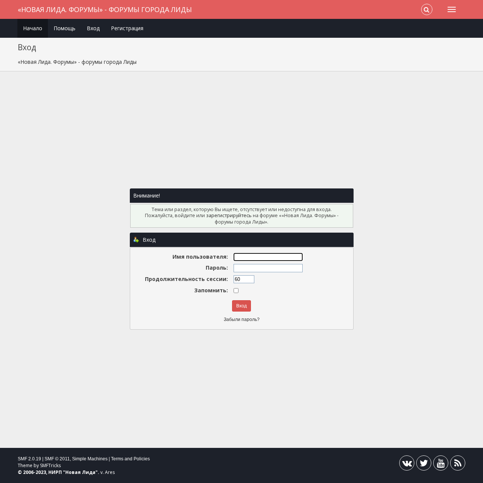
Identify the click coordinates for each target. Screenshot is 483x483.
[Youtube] (440, 464)
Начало (32, 28)
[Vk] (406, 464)
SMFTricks (50, 465)
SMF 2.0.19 (29, 458)
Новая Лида (80, 472)
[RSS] (457, 464)
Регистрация (127, 28)
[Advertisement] (241, 134)
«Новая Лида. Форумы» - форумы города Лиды (105, 9)
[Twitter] (423, 464)
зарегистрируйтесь (229, 215)
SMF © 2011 (57, 458)
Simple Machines (90, 458)
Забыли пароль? (242, 319)
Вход (93, 28)
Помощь (64, 28)
